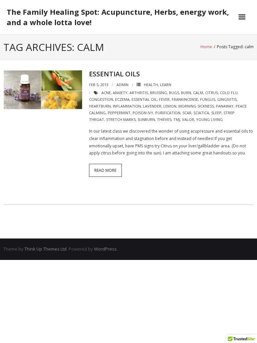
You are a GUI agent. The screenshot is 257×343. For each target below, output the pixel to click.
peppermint (119, 112)
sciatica (201, 112)
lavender (152, 106)
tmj (176, 119)
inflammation (127, 106)
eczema (122, 99)
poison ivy (143, 112)
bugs (174, 92)
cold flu (229, 92)
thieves (164, 119)
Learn (165, 84)
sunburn (146, 119)
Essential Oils (114, 73)
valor (188, 119)
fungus (207, 99)
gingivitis (227, 99)
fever (164, 99)
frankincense (185, 99)
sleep (216, 112)
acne (106, 92)
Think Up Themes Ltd (45, 249)
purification (167, 112)
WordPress (105, 249)
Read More (105, 170)
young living (209, 119)
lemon (169, 106)
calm (198, 92)
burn (186, 92)
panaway (225, 106)
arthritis (139, 92)
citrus (211, 92)
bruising (158, 92)
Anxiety (120, 92)
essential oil (144, 99)
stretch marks (121, 119)
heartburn (100, 106)
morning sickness (196, 106)
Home (206, 47)
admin (122, 84)
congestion (101, 99)
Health (151, 84)
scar (186, 112)
